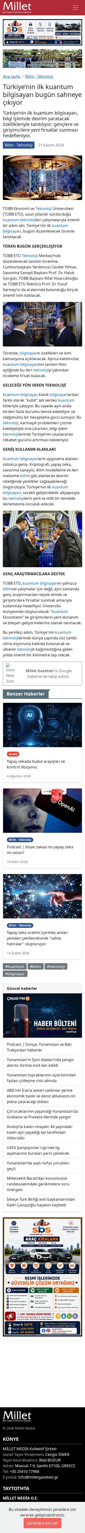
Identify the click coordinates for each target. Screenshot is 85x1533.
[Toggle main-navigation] (75, 7)
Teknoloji (43, 208)
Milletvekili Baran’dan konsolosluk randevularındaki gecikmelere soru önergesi (38, 1184)
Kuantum (11, 394)
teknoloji (28, 219)
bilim (24, 475)
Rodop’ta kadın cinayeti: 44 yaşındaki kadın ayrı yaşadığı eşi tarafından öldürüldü (39, 1132)
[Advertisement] (42, 1372)
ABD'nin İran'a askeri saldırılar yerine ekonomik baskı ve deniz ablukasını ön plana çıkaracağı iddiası (41, 1096)
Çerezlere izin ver (42, 1523)
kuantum (11, 219)
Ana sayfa (11, 76)
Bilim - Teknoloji (39, 76)
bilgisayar (11, 231)
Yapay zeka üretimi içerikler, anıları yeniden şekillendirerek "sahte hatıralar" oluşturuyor (37, 938)
